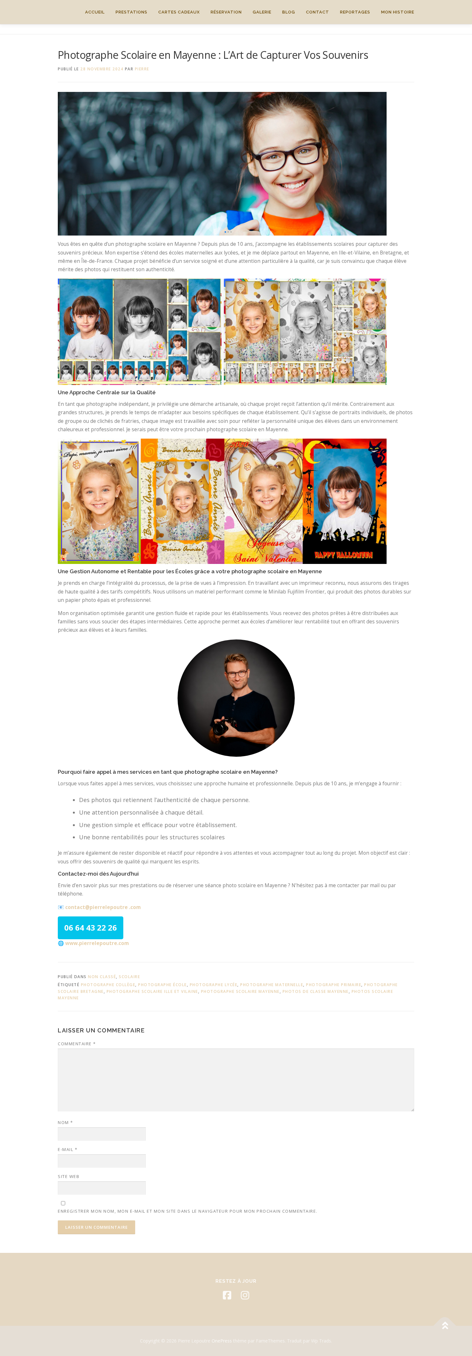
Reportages (355, 12)
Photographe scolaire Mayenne (240, 991)
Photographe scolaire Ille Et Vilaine (152, 991)
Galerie (262, 12)
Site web (68, 1176)
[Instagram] (245, 1295)
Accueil (95, 12)
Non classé (102, 976)
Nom (65, 1122)
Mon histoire (397, 12)
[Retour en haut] (444, 1325)
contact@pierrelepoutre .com (103, 907)
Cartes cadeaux (179, 12)
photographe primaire (333, 984)
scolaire (129, 976)
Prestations (131, 12)
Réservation (226, 12)
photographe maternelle (271, 984)
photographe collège (108, 984)
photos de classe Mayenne (316, 991)
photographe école (162, 984)
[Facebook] (227, 1295)
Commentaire (77, 1044)
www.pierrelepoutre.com (97, 943)
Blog (288, 12)
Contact (317, 12)
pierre (142, 69)
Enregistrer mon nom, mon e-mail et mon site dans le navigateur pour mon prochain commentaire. (188, 1211)
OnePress (222, 1341)
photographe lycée (214, 984)
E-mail (67, 1149)
